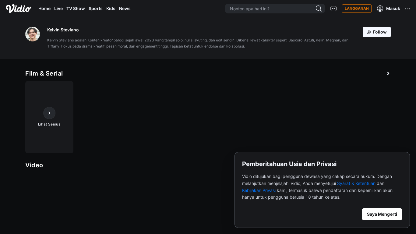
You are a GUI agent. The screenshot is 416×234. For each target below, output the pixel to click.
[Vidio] (18, 8)
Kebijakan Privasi (259, 190)
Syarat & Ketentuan (356, 183)
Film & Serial (44, 73)
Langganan (357, 8)
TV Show (75, 8)
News (125, 8)
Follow (380, 31)
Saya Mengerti (382, 214)
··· (408, 8)
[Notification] (333, 8)
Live (58, 8)
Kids (110, 8)
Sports (96, 8)
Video (34, 165)
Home (44, 8)
